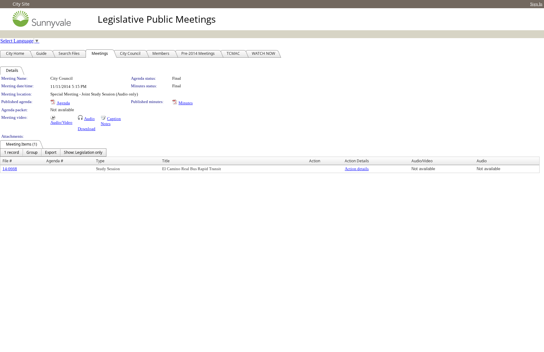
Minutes (185, 103)
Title (166, 161)
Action (314, 161)
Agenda (63, 103)
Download (86, 128)
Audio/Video (61, 122)
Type (100, 161)
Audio (89, 118)
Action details (357, 168)
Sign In (536, 4)
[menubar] (53, 152)
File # (7, 161)
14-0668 (10, 168)
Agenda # (54, 161)
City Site (21, 4)
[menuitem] (11, 152)
